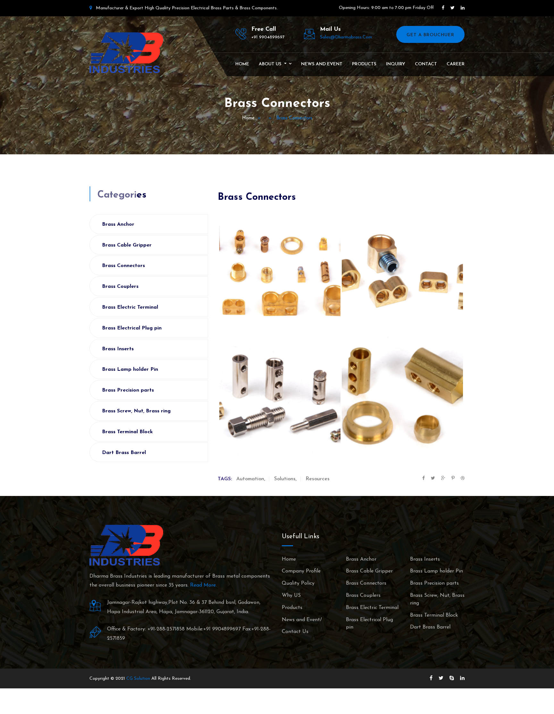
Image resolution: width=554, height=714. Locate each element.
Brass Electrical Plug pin (132, 328)
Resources (318, 479)
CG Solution (138, 678)
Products (364, 64)
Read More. (203, 585)
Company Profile (301, 571)
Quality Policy (298, 583)
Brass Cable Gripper (127, 245)
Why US (291, 595)
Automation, (250, 479)
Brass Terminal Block (127, 431)
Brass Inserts (118, 349)
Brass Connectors (123, 265)
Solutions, (285, 479)
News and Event (321, 64)
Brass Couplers (120, 286)
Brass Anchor (118, 224)
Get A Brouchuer (430, 35)
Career (456, 64)
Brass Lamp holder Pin (130, 369)
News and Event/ (302, 619)
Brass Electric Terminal (130, 307)
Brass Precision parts (128, 390)
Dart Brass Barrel (124, 452)
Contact (426, 64)
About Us (271, 64)
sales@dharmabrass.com (346, 37)
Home (242, 64)
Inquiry (395, 64)
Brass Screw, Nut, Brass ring (136, 411)
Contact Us (295, 631)
